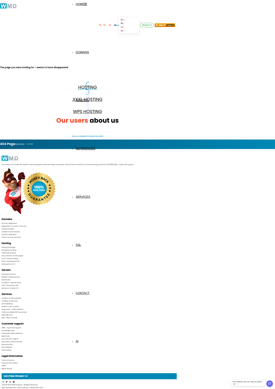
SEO (41, 388)
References (85, 148)
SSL (78, 245)
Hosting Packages (8, 247)
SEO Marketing (7, 304)
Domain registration (9, 223)
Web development (9, 388)
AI (77, 341)
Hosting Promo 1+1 (8, 264)
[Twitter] (6, 381)
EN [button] (117, 25)
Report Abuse (7, 368)
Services (83, 196)
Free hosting (6, 350)
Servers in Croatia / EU (10, 288)
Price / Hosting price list (10, 261)
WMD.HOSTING (19, 144)
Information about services (12, 342)
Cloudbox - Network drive (11, 282)
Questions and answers (11, 232)
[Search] (100, 25)
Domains (82, 52)
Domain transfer (8, 229)
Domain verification (9, 234)
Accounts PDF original (10, 339)
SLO (124, 31)
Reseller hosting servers (11, 277)
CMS (18, 388)
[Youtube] (13, 381)
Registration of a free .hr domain (14, 226)
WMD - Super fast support (11, 328)
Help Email (5, 336)
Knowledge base (8, 330)
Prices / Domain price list (11, 237)
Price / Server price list (10, 285)
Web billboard (7, 315)
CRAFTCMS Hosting (9, 253)
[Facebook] (3, 381)
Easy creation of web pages (12, 256)
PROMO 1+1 (147, 25)
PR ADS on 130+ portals (10, 306)
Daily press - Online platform (13, 309)
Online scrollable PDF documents (14, 312)
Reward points (7, 344)
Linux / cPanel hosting (10, 258)
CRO (124, 20)
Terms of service (8, 360)
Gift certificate (7, 347)
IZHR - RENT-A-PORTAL (9, 318)
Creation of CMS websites (11, 298)
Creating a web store (10, 301)
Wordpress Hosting (9, 250)
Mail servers (6, 280)
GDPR (4, 366)
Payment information (10, 363)
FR (123, 27)
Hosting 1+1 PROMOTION (30, 388)
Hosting (82, 100)
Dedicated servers (9, 274)
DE (123, 23)
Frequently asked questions (12, 333)
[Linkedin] (10, 381)
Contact (82, 293)
